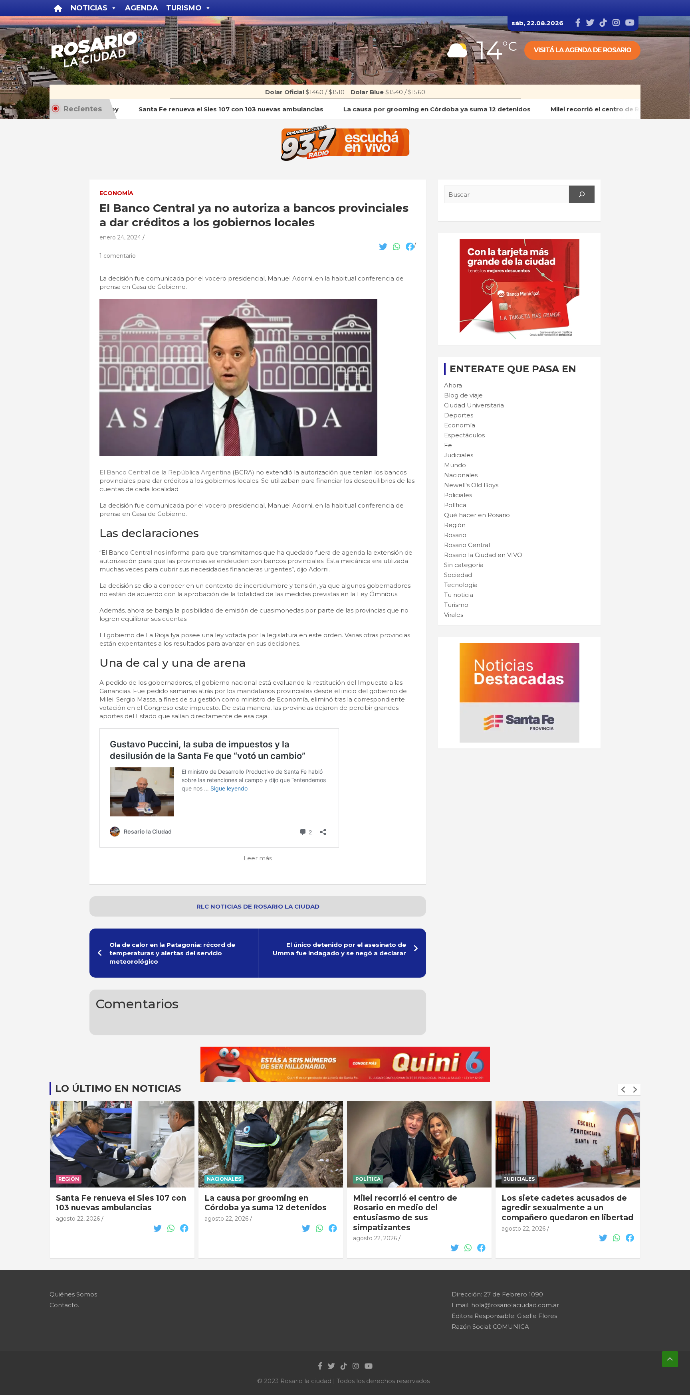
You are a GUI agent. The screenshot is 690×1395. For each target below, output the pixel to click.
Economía (116, 193)
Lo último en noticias (118, 1088)
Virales (453, 614)
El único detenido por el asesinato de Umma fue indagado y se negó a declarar (339, 949)
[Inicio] (58, 8)
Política (455, 505)
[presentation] (623, 1089)
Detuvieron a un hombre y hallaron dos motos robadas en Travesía (563, 1207)
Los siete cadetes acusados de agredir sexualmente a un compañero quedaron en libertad (419, 1207)
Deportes (458, 415)
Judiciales (458, 455)
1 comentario (117, 255)
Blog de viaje (463, 395)
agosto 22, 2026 (78, 1218)
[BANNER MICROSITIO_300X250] (519, 647)
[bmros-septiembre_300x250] (519, 243)
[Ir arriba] (670, 1359)
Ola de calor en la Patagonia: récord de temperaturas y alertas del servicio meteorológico (172, 953)
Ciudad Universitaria (474, 405)
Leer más (258, 858)
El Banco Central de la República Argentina (165, 472)
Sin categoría (464, 565)
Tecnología (461, 585)
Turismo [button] (184, 8)
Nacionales (461, 475)
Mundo (455, 465)
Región (455, 525)
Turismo (456, 605)
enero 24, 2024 (120, 237)
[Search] (582, 194)
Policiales (458, 495)
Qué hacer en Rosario (477, 515)
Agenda (141, 8)
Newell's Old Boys (471, 485)
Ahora (453, 385)
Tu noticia (458, 595)
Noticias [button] (89, 8)
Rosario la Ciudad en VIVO (483, 555)
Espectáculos (464, 435)
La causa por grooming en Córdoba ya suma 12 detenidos (117, 1203)
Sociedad (458, 575)
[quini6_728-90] (345, 1051)
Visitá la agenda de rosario (582, 50)
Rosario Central (467, 545)
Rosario (455, 535)
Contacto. (64, 1305)
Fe (448, 445)
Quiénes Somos (73, 1294)
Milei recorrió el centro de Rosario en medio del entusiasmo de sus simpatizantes (256, 1212)
